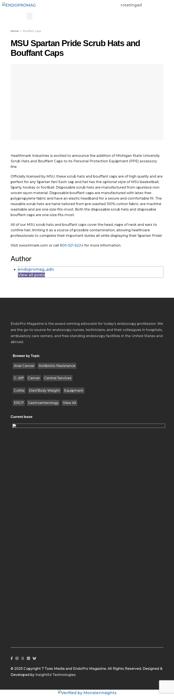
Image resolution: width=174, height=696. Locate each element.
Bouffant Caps (32, 31)
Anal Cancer (24, 366)
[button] (29, 16)
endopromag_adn (36, 269)
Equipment (73, 391)
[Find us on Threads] (22, 659)
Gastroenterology (43, 403)
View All (69, 403)
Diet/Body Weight (44, 391)
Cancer (34, 378)
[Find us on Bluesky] (34, 659)
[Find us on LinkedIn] (28, 658)
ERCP (19, 403)
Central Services (58, 378)
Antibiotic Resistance (57, 366)
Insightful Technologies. (55, 675)
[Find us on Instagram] (16, 658)
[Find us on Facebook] (12, 658)
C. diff (19, 378)
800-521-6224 (71, 245)
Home (15, 31)
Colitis (19, 391)
